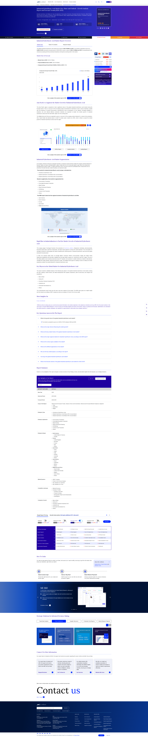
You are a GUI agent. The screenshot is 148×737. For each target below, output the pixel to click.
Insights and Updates (88, 725)
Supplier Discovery (74, 621)
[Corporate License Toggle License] (97, 520)
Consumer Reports (97, 724)
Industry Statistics (47, 710)
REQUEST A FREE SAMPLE (73, 98)
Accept (101, 735)
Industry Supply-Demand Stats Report (107, 729)
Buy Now (96, 66)
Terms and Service (78, 723)
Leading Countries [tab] (70, 149)
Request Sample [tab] (67, 44)
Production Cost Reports (89, 621)
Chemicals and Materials (44, 4)
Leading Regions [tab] (84, 149)
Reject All (108, 735)
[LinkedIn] (102, 28)
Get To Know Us (61, 672)
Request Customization (100, 378)
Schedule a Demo (44, 605)
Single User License (99, 61)
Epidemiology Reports (107, 723)
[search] (102, 2)
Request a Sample (99, 76)
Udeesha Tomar (98, 565)
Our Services (80, 672)
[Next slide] (110, 625)
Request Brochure (42, 672)
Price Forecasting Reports (97, 719)
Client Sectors (65, 1)
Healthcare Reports (106, 716)
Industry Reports (97, 716)
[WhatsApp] (104, 28)
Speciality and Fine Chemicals (56, 4)
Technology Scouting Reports (107, 726)
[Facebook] (100, 28)
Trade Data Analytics (43, 621)
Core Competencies (58, 1)
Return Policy (77, 725)
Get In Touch (39, 697)
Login (108, 1)
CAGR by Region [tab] (58, 149)
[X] (106, 28)
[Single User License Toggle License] (64, 520)
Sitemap (76, 716)
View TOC (91, 378)
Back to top (3, 732)
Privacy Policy (77, 721)
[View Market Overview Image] (90, 125)
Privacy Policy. (77, 735)
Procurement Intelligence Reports (98, 727)
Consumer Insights (65, 710)
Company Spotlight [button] (72, 1)
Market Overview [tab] (45, 149)
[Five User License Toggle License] (80, 520)
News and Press (87, 723)
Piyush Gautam (104, 564)
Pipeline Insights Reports (107, 721)
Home (38, 4)
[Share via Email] (108, 28)
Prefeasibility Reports (97, 722)
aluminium (67, 248)
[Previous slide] (107, 625)
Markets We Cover (100, 672)
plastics (71, 248)
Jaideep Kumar (54, 19)
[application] (64, 83)
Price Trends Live (59, 621)
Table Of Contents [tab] (53, 44)
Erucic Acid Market (41, 300)
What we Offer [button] (50, 1)
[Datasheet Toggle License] (45, 520)
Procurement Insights (56, 710)
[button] (96, 2)
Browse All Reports (40, 33)
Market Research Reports (104, 621)
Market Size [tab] (40, 44)
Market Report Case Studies (100, 74)
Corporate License (99, 64)
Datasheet (97, 59)
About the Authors (99, 562)
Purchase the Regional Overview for (75, 125)
